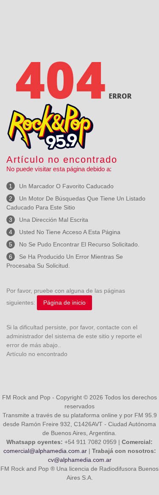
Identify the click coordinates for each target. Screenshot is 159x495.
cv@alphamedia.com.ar (80, 459)
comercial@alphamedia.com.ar (45, 450)
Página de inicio (64, 302)
